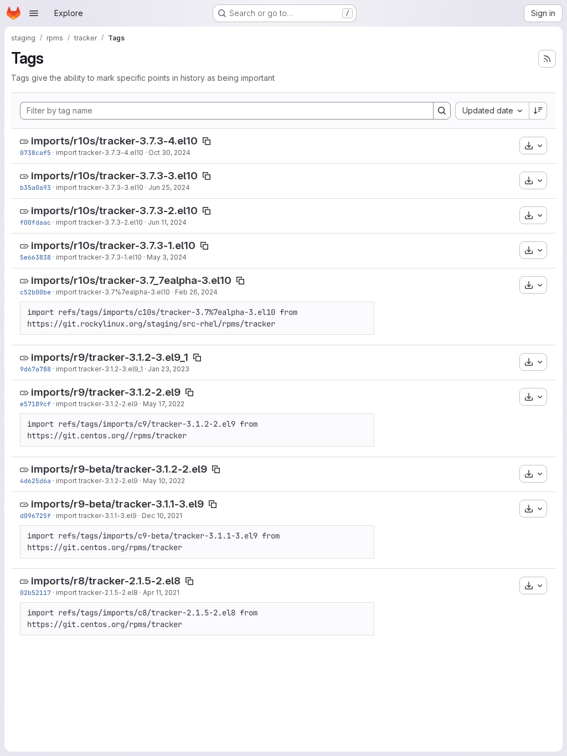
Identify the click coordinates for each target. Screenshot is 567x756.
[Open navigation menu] (34, 13)
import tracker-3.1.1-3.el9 (96, 515)
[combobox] (492, 111)
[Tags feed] (547, 59)
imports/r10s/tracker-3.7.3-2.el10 (114, 210)
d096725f (35, 515)
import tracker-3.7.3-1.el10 (99, 257)
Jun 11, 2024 (167, 222)
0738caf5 (35, 152)
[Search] (442, 111)
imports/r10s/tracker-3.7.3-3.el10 (114, 175)
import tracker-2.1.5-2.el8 (97, 592)
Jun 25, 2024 (169, 187)
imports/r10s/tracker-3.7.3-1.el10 (113, 245)
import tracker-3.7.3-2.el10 (99, 222)
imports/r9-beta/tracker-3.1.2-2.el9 (119, 469)
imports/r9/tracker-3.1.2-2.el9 (106, 392)
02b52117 (35, 592)
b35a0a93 (35, 187)
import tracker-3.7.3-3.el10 (99, 187)
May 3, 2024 (167, 257)
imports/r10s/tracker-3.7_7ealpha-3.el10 (131, 280)
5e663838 (35, 257)
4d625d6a (35, 481)
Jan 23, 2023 (168, 369)
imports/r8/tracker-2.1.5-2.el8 (106, 580)
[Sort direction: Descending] (538, 111)
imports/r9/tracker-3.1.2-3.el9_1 (109, 357)
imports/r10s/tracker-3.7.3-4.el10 (114, 140)
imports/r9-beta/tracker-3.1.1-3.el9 (117, 504)
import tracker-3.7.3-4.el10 (99, 152)
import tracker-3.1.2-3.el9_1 (99, 369)
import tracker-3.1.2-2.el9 (97, 404)
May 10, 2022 (164, 481)
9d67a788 (35, 369)
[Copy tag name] (206, 141)
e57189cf (35, 404)
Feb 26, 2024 (196, 292)
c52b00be (35, 292)
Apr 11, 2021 (161, 592)
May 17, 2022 (163, 404)
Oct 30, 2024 (169, 152)
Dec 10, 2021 (162, 515)
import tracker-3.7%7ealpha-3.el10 (113, 292)
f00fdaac (35, 222)
